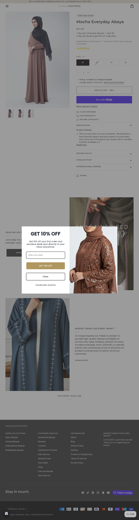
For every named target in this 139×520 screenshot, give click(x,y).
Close (45, 276)
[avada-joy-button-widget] (6, 513)
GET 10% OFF (45, 265)
